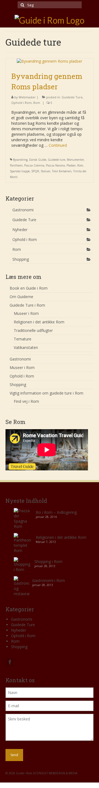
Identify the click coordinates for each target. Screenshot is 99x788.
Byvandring (20, 160)
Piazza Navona (55, 165)
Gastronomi (23, 209)
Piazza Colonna (34, 165)
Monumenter (75, 160)
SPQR (35, 171)
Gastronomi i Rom (48, 580)
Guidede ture (56, 160)
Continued (58, 145)
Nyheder (20, 229)
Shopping (20, 259)
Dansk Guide (37, 160)
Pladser (71, 165)
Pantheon (16, 165)
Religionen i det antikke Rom (61, 537)
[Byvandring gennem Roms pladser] (49, 60)
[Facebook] (9, 662)
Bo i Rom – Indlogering (56, 512)
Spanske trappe (20, 171)
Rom (36, 103)
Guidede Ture (72, 97)
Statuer (45, 171)
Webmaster (27, 97)
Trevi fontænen (62, 171)
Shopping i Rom (48, 561)
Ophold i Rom (21, 103)
